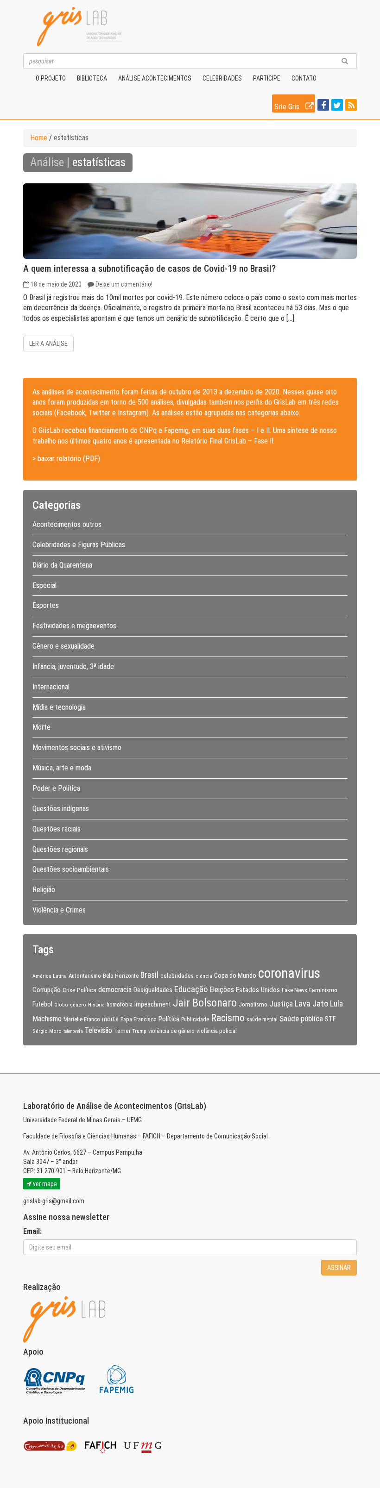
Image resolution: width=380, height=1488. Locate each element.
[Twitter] (336, 105)
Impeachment (152, 1004)
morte (110, 1019)
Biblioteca (92, 78)
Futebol (42, 1004)
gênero (78, 1004)
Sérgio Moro (47, 1031)
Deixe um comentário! (123, 284)
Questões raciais (56, 829)
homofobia (120, 1004)
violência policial (216, 1030)
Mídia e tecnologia (59, 707)
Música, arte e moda (61, 767)
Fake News (294, 990)
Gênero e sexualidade (63, 646)
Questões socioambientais (70, 869)
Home (38, 137)
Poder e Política (56, 788)
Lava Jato (311, 1004)
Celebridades (222, 78)
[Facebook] (322, 105)
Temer (122, 1030)
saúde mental (262, 1019)
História (96, 1005)
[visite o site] (55, 1378)
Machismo (47, 1018)
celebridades (177, 975)
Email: (32, 1231)
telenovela (73, 1031)
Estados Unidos (258, 990)
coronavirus (289, 973)
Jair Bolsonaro (205, 1002)
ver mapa (44, 1184)
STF (330, 1019)
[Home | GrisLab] (79, 26)
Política (168, 1019)
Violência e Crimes (59, 910)
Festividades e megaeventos (74, 625)
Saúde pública (301, 1018)
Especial (44, 585)
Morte (41, 727)
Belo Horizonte (121, 975)
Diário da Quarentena (62, 565)
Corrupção (46, 990)
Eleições (221, 989)
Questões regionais (60, 849)
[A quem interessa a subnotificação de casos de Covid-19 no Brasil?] (190, 221)
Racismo (228, 1018)
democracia (115, 990)
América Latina (49, 976)
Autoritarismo (85, 975)
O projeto (51, 78)
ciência (204, 976)
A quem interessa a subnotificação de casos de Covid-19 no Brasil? (149, 268)
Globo (61, 1004)
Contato (304, 78)
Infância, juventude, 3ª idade (73, 666)
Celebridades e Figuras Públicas (78, 544)
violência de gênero (171, 1031)
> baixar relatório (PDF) (66, 458)
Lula (336, 1003)
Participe (266, 78)
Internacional (51, 686)
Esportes (45, 605)
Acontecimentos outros (66, 524)
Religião (43, 889)
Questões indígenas (60, 808)
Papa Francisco (138, 1019)
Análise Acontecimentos (154, 78)
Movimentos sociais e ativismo (76, 747)
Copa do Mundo (235, 975)
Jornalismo (253, 1004)
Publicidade (195, 1019)
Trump (139, 1031)
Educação (191, 989)
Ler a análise (48, 343)
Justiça (281, 1003)
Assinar (339, 1267)
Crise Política (79, 990)
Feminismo (323, 990)
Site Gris (287, 106)
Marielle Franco (81, 1019)
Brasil (149, 975)
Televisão (98, 1030)
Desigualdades (152, 990)
